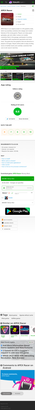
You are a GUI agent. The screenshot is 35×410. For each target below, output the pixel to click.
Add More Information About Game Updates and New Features (17, 346)
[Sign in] (33, 2)
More (32, 342)
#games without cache (26, 315)
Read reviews (23, 119)
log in (7, 375)
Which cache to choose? (9, 160)
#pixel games (13, 315)
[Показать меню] (2, 2)
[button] (18, 76)
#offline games (15, 318)
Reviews (17, 393)
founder (11, 197)
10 (30, 132)
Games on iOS (4, 406)
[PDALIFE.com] (14, 2)
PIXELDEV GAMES (22, 19)
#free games (5, 318)
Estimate (12, 119)
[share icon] (33, 6)
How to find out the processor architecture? (14, 166)
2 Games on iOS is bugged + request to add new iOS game (15, 352)
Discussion (6, 393)
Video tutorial (5, 164)
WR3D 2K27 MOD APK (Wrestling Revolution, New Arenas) (17, 357)
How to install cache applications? (11, 162)
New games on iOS (5, 408)
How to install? (6, 158)
